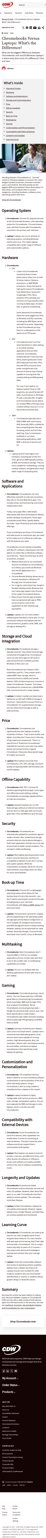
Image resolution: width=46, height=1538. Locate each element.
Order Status (10, 1385)
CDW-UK (22, 1485)
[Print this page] (39, 28)
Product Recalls (8, 1461)
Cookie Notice (15, 1507)
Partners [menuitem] (39, 13)
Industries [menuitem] (29, 13)
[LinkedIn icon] (7, 1371)
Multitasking (11, 120)
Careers (5, 1417)
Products (8, 1392)
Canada (15, 1485)
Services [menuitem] (18, 13)
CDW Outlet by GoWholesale (12, 1471)
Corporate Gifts (7, 1464)
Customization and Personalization (20, 127)
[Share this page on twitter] (23, 28)
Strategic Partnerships (10, 1435)
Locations (5, 1427)
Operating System (13, 88)
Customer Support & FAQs (11, 1450)
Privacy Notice (4, 1513)
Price (8, 104)
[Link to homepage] (7, 5)
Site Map (3, 1507)
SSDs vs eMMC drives (31, 905)
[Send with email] (35, 28)
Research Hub (7, 19)
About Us (5, 1410)
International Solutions (10, 1424)
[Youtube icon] (15, 1371)
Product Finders (8, 1468)
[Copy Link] (43, 28)
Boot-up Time (11, 116)
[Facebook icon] (3, 1371)
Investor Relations (9, 1420)
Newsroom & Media (9, 1431)
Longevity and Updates (15, 135)
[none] (8, 13)
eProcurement (7, 1454)
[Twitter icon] (11, 1371)
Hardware (10, 92)
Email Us (30, 1482)
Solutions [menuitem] (8, 13)
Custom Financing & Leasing (12, 1457)
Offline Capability (13, 108)
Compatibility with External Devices (20, 131)
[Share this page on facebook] (27, 28)
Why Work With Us (8, 1406)
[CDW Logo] (7, 5)
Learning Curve (12, 139)
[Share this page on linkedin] (30, 28)
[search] (29, 5)
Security (9, 112)
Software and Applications (17, 96)
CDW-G (9, 1485)
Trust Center (6, 1438)
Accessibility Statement (10, 1413)
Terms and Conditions (16, 1513)
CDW (3, 1485)
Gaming (9, 123)
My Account (9, 1378)
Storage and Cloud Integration (18, 100)
